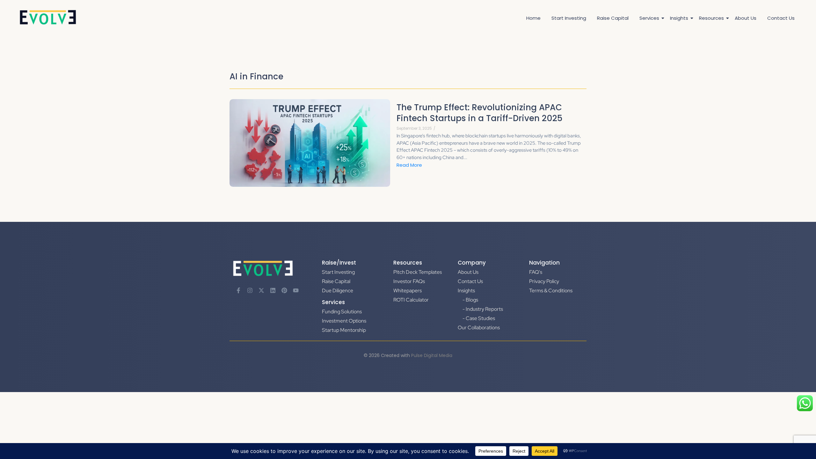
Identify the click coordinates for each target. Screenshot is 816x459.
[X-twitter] (261, 290)
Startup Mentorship (344, 330)
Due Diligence (337, 290)
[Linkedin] (273, 290)
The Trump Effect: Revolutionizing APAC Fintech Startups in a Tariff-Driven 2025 (480, 113)
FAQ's (535, 272)
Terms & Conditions (550, 290)
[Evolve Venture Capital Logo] (47, 17)
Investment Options (344, 320)
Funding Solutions (342, 311)
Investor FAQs (409, 281)
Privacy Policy (544, 281)
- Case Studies (479, 318)
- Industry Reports (483, 309)
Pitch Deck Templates (417, 272)
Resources (711, 18)
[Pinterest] (284, 290)
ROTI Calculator (411, 299)
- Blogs (470, 299)
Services (649, 18)
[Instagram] (250, 290)
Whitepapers (407, 290)
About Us (745, 18)
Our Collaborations (479, 327)
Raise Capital (613, 18)
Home (533, 18)
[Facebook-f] (238, 290)
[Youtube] (296, 290)
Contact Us (781, 18)
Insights (679, 18)
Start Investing (568, 18)
